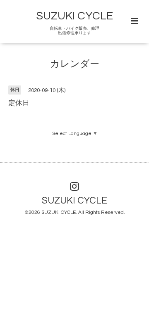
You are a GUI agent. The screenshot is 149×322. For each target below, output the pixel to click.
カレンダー (74, 64)
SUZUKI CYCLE (74, 16)
